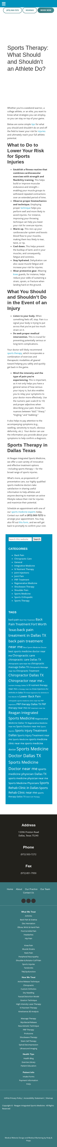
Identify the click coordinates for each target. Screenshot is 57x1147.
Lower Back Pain (30, 696)
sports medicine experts (23, 511)
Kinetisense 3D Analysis (28, 1011)
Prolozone (28, 1033)
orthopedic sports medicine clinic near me (24, 701)
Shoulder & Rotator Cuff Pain (28, 960)
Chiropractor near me (25, 680)
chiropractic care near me (19, 663)
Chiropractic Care (23, 558)
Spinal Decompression (28, 1044)
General (18, 562)
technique (26, 207)
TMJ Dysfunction (28, 971)
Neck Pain (28, 953)
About (19, 889)
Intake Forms (28, 1076)
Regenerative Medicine (25, 583)
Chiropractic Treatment (27, 670)
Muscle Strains (28, 949)
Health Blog (29, 1058)
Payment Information (28, 1080)
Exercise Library (28, 1062)
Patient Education (28, 1065)
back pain (13, 619)
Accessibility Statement (34, 1098)
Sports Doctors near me (28, 726)
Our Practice (31, 889)
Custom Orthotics (28, 989)
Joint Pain (19, 576)
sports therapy (14, 353)
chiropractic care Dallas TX (24, 659)
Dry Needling (28, 992)
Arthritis (28, 916)
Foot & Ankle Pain (28, 931)
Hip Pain (28, 938)
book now (45, 10)
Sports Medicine (22, 593)
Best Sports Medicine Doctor (34, 647)
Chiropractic (28, 985)
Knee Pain (28, 945)
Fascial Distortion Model (28, 996)
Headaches (28, 934)
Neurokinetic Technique (28, 1026)
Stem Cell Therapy (33, 797)
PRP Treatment (21, 579)
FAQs (28, 1084)
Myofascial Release (28, 1022)
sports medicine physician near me (28, 778)
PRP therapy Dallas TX (28, 704)
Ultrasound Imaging (28, 1048)
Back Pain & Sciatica (28, 919)
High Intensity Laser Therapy (28, 1004)
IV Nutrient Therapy (24, 569)
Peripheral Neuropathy (29, 956)
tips (33, 124)
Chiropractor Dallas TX (26, 675)
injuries (41, 131)
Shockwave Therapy (24, 586)
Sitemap (49, 1098)
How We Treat (28, 977)
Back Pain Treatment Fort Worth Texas (27, 624)
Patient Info (28, 1072)
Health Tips (28, 1054)
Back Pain (19, 555)
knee (15, 274)
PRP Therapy (28, 1029)
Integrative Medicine (24, 565)
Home (10, 889)
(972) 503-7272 (12, 10)
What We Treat (28, 912)
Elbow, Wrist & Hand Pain (28, 927)
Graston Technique (28, 1000)
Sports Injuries (28, 964)
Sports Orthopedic (23, 597)
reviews (30, 10)
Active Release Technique (28, 981)
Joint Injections (21, 572)
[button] (55, 1135)
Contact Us (28, 892)
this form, (24, 522)
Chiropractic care (24, 655)
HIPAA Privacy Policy (13, 1098)
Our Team (45, 889)
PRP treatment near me (36, 708)
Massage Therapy (28, 1018)
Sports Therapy (22, 600)
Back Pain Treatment (27, 620)
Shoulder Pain (21, 590)
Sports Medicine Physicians (23, 783)
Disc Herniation (28, 923)
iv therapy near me (24, 689)
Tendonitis (28, 968)
